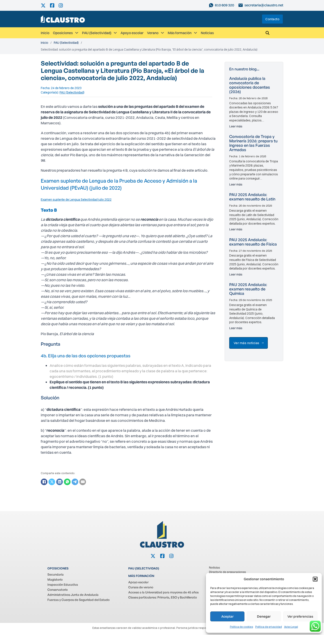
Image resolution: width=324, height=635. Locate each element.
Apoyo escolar (132, 33)
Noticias (207, 33)
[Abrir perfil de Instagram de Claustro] (63, 5)
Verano (152, 33)
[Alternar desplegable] (76, 33)
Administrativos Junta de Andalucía (73, 594)
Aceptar (227, 616)
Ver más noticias (246, 343)
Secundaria (55, 574)
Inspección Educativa (62, 584)
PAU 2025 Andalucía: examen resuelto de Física (253, 241)
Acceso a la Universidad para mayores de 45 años (163, 592)
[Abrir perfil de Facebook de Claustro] (54, 5)
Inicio (45, 33)
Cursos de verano (140, 587)
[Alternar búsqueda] (267, 32)
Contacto (272, 19)
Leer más (235, 126)
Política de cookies (241, 626)
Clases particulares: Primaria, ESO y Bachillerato (162, 597)
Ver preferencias (300, 616)
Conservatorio (57, 589)
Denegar (264, 616)
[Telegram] (75, 482)
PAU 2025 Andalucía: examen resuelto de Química (248, 289)
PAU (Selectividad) (96, 33)
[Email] (82, 482)
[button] (315, 579)
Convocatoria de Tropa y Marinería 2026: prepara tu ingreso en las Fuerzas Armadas (253, 143)
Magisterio (55, 579)
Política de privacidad (268, 626)
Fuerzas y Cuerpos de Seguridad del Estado (78, 600)
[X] (51, 482)
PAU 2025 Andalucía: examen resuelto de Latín (252, 196)
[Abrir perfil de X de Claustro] (45, 5)
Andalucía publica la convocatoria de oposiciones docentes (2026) (249, 85)
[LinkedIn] (59, 482)
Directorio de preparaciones (227, 572)
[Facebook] (44, 482)
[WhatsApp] (67, 482)
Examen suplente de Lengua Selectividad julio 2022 (76, 199)
